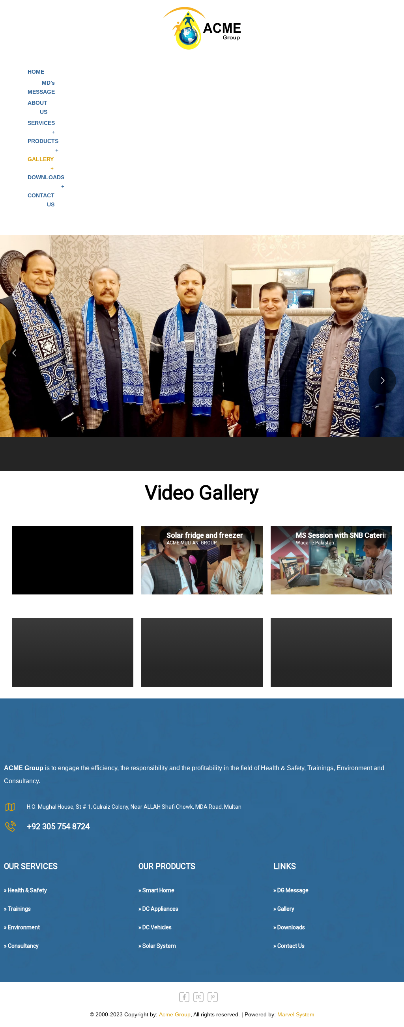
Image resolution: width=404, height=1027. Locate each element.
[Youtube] (198, 997)
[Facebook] (184, 997)
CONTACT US (41, 200)
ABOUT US (37, 107)
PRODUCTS (43, 141)
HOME (36, 72)
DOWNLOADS (46, 177)
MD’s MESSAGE (41, 87)
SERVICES (41, 123)
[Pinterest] (213, 997)
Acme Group (175, 1014)
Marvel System (295, 1014)
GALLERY (41, 159)
